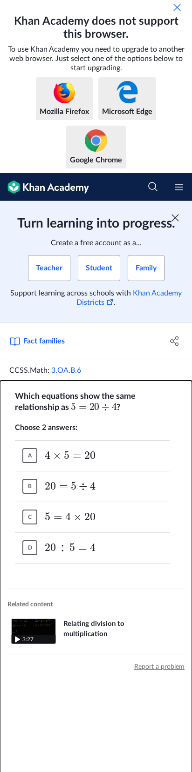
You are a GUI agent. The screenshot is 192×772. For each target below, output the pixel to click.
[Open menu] (179, 187)
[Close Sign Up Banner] (175, 217)
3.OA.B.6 (66, 370)
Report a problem (159, 667)
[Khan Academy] (44, 187)
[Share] (174, 341)
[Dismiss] (177, 7)
